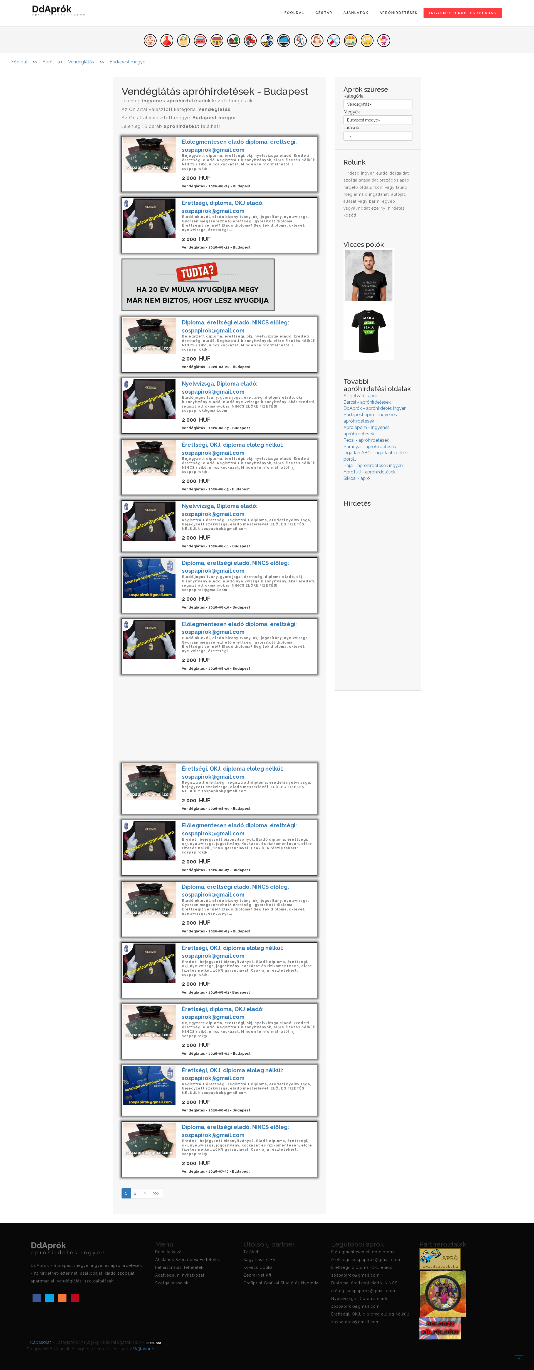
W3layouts (144, 1348)
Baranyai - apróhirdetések (369, 446)
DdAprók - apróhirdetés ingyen (375, 408)
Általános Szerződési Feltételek (187, 1259)
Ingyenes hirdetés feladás (462, 13)
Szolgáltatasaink (171, 1283)
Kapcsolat (40, 1342)
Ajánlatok (356, 13)
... (348, 136)
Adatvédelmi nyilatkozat (179, 1275)
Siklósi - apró (356, 478)
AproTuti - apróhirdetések (369, 472)
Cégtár (323, 13)
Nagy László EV (259, 1259)
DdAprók (59, 11)
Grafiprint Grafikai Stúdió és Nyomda (280, 1283)
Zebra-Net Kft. (258, 1275)
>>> (156, 1193)
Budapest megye (362, 120)
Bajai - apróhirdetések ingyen (373, 465)
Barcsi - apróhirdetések (367, 402)
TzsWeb (251, 1252)
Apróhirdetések (399, 13)
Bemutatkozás (169, 1252)
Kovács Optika (258, 1267)
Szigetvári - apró (360, 395)
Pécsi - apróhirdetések (366, 440)
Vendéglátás (358, 104)
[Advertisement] (219, 719)
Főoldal (294, 13)
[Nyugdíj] (198, 284)
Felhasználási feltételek (179, 1267)
